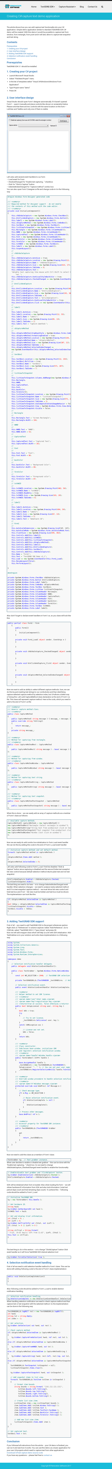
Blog (82, 7)
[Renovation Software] (13, 6)
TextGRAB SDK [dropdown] (47, 7)
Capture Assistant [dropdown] (66, 7)
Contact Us (92, 7)
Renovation (55, 1466)
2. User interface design (16, 51)
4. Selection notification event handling (22, 56)
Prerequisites (12, 46)
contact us (48, 1455)
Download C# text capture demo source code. (25, 1453)
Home (33, 7)
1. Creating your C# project (17, 49)
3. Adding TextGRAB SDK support (20, 54)
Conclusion (11, 58)
